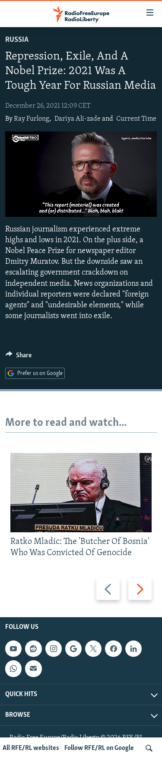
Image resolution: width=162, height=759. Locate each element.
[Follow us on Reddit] (33, 648)
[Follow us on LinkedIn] (133, 648)
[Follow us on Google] (73, 648)
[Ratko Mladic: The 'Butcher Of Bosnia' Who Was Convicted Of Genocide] (81, 492)
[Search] (149, 748)
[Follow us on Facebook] (113, 648)
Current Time (136, 119)
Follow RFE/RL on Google (99, 748)
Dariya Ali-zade (77, 119)
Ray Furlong (31, 119)
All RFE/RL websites (31, 748)
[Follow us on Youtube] (13, 648)
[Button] (19, 357)
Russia (17, 40)
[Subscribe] (33, 669)
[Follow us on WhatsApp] (13, 669)
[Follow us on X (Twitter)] (93, 648)
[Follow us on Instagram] (53, 648)
